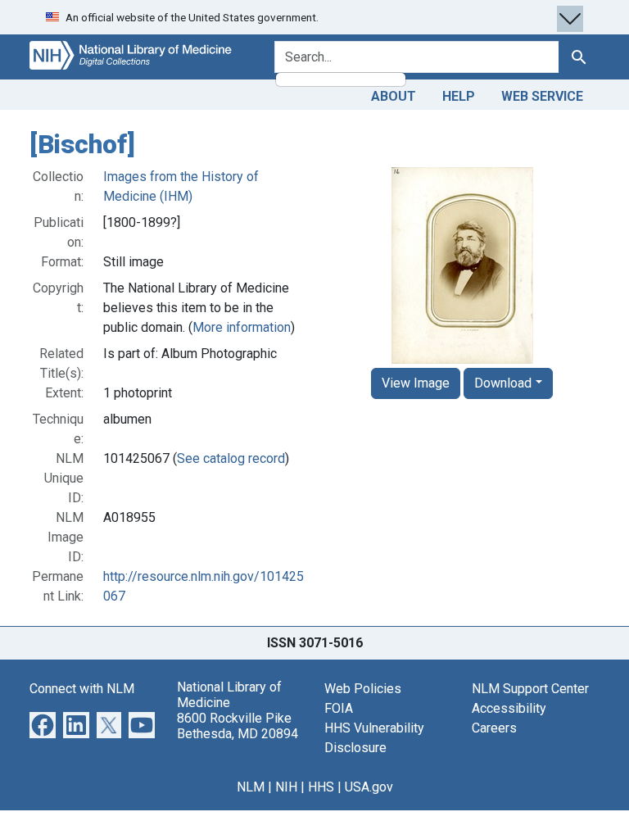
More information (241, 327)
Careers (494, 728)
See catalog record (231, 458)
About (393, 96)
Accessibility (509, 708)
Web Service (542, 96)
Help (458, 96)
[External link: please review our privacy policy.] (42, 724)
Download (503, 383)
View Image (416, 383)
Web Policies (362, 688)
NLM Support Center (530, 688)
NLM (251, 787)
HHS (321, 787)
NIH (286, 787)
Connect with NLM (81, 688)
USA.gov (369, 787)
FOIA (338, 708)
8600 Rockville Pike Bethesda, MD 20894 (237, 725)
